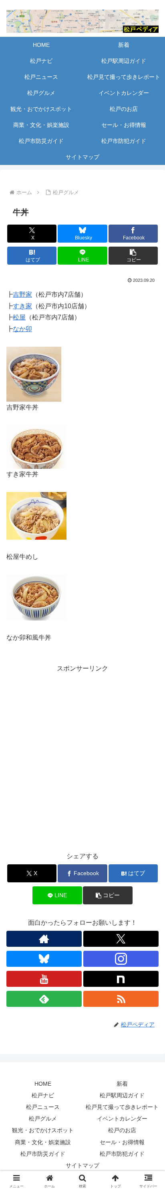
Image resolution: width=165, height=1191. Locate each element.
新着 (122, 1084)
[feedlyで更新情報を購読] (44, 999)
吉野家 (22, 294)
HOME (42, 1084)
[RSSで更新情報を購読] (121, 999)
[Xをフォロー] (121, 939)
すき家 (22, 306)
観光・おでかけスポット (43, 1130)
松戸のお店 (122, 1130)
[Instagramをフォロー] (121, 959)
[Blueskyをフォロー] (44, 959)
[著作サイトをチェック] (44, 939)
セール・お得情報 (122, 1142)
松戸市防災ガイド (42, 1154)
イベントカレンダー (122, 1118)
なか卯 (22, 328)
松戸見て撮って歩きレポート (122, 1107)
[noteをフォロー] (121, 979)
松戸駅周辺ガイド (122, 1095)
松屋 (19, 317)
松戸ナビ (43, 1095)
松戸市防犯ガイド (122, 1154)
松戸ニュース (43, 1107)
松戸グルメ (43, 1118)
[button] (133, 256)
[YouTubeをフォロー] (44, 979)
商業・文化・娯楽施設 (43, 1142)
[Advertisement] (82, 757)
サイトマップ (82, 1165)
